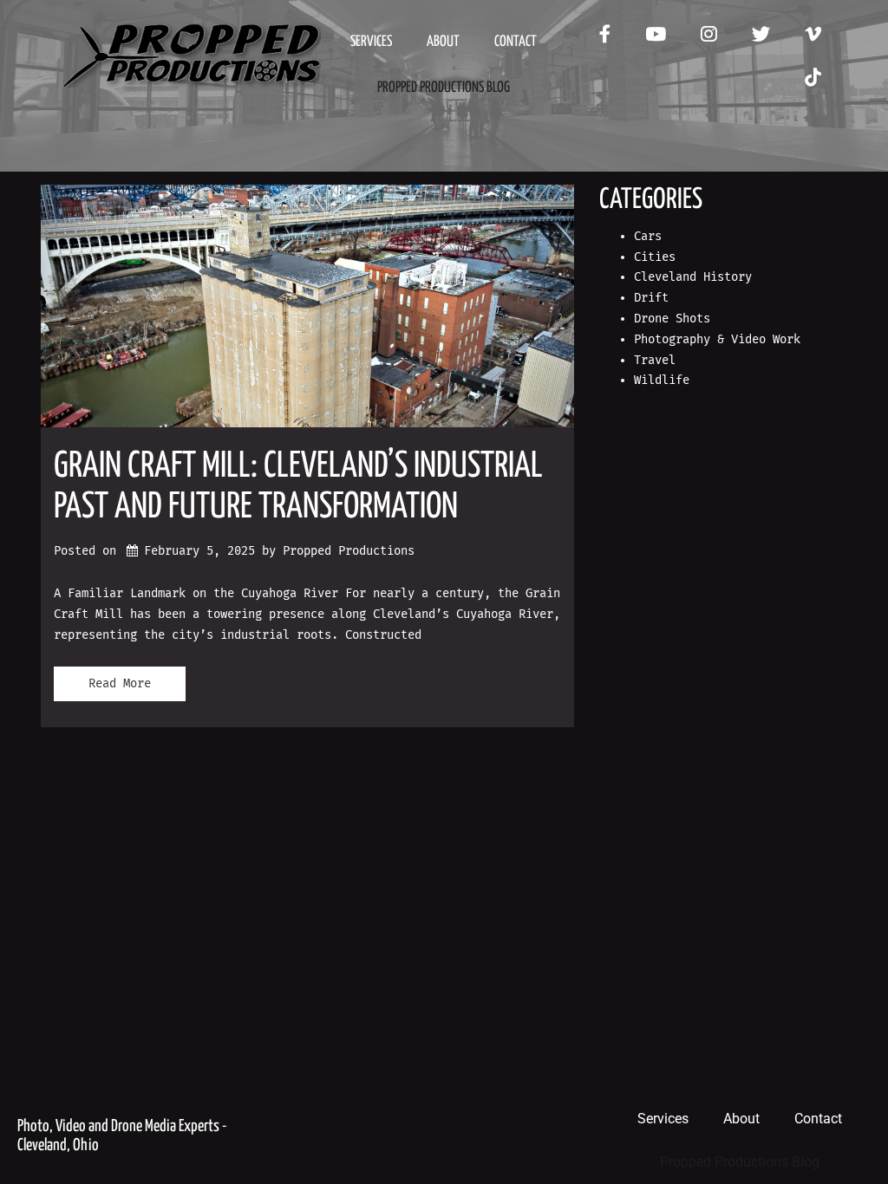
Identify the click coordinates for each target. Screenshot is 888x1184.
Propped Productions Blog (443, 88)
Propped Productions (349, 550)
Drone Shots (672, 318)
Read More (119, 683)
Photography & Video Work (717, 339)
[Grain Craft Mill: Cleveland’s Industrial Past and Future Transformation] (307, 306)
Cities (655, 257)
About (443, 42)
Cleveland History (693, 277)
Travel (655, 360)
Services (371, 42)
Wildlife (661, 380)
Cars (648, 236)
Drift (651, 297)
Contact (515, 42)
